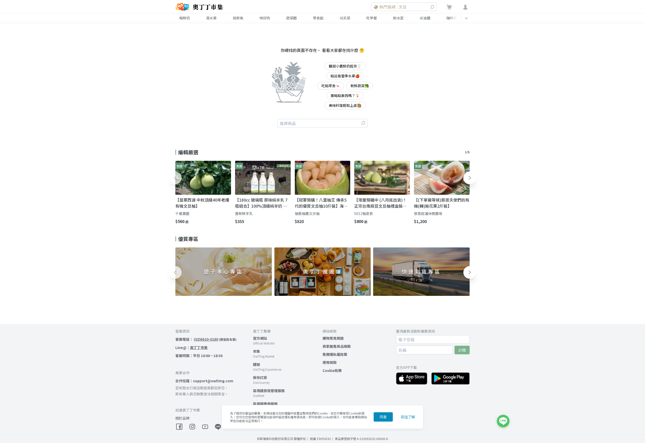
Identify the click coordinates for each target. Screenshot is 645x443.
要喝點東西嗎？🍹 (345, 95)
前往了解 (408, 416)
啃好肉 (265, 17)
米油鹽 (425, 17)
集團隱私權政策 (334, 354)
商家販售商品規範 (336, 346)
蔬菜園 (291, 17)
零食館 (318, 17)
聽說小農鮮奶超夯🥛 (345, 66)
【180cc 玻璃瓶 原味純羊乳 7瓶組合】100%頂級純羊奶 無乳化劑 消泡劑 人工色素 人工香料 (263, 203)
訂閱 (462, 350)
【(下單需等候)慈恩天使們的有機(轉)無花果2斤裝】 (441, 203)
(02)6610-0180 (206, 339)
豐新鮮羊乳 (244, 213)
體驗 (256, 364)
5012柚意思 (363, 213)
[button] (175, 178)
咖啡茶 (451, 17)
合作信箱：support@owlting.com (204, 380)
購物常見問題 (333, 338)
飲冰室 (398, 17)
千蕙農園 (182, 213)
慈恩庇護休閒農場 (428, 213)
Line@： (191, 347)
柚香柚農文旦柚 (307, 213)
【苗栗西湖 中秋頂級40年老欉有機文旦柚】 (202, 203)
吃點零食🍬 (330, 85)
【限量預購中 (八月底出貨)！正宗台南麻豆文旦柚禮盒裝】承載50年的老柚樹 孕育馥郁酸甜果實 (381, 203)
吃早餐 (371, 17)
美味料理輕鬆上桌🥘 (345, 105)
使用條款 (329, 362)
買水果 (211, 17)
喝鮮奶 (184, 17)
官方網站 (260, 338)
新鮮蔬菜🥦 (359, 85)
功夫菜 (345, 17)
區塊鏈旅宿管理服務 (269, 390)
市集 (256, 351)
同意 (383, 416)
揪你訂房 (260, 377)
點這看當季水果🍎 (345, 75)
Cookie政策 (332, 370)
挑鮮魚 (238, 17)
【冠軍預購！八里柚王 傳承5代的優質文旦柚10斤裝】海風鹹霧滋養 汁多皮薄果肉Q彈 (321, 203)
